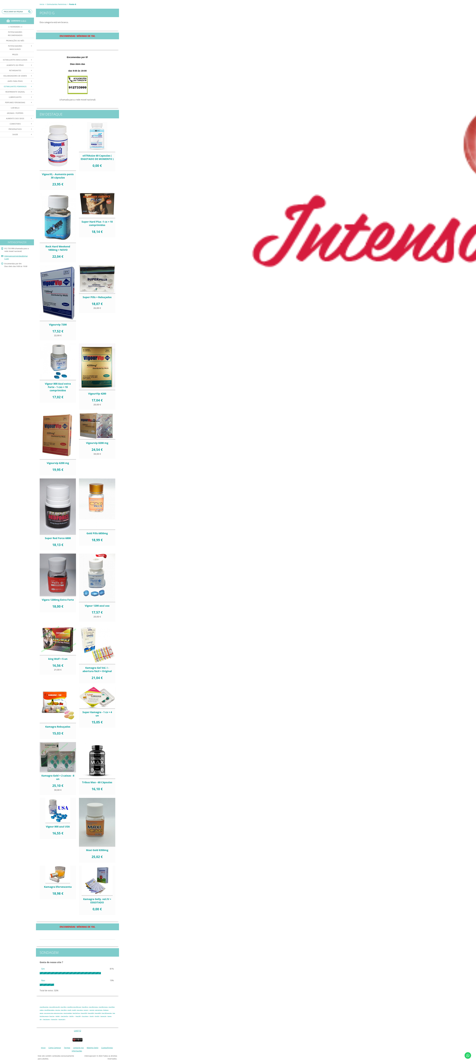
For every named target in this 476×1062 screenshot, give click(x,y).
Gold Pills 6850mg (97, 533)
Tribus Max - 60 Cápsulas (97, 782)
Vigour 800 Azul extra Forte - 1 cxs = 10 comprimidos (58, 387)
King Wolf (97, 1016)
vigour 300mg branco (93, 1007)
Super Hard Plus (64, 1016)
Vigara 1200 (77, 1016)
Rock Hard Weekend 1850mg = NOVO (57, 248)
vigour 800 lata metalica (49, 1010)
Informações (77, 1051)
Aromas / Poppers (15, 113)
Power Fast (51, 1016)
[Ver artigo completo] (58, 146)
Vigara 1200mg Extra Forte (58, 599)
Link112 (77, 1030)
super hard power (98, 1010)
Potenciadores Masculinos (15, 47)
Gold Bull (58, 1016)
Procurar (29, 11)
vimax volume (80, 1010)
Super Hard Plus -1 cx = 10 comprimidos (97, 223)
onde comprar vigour (58, 1013)
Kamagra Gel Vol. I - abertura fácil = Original (97, 669)
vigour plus (57, 1010)
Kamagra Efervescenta (58, 886)
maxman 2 (86, 1010)
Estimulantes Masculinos (15, 60)
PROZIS (15, 54)
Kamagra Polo (54, 1019)
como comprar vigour (48, 1013)
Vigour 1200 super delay (107, 1013)
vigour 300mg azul (77, 1007)
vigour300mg (70, 1007)
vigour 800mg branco (103, 1007)
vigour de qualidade (67, 1013)
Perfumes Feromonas (15, 102)
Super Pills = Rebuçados (97, 297)
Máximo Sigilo (92, 1048)
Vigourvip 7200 (58, 324)
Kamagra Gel (103, 1016)
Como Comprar (54, 1048)
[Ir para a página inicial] (17, 2)
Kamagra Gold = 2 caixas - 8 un (57, 777)
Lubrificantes (15, 97)
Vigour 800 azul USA (58, 826)
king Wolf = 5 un (57, 659)
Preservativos (15, 129)
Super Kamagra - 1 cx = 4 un (97, 713)
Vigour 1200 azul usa (97, 605)
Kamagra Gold (62, 1019)
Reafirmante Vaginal (15, 92)
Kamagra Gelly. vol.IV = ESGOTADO (97, 900)
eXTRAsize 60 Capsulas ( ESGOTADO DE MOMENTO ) (97, 157)
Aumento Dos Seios (15, 118)
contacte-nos (78, 1048)
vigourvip (46, 1016)
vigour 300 (57, 1007)
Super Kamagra (46, 1019)
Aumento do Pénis (15, 65)
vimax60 (74, 1010)
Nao (43, 980)
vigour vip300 (52, 1007)
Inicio (42, 4)
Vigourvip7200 (84, 1013)
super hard (91, 1010)
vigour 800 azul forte (44, 1007)
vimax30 (69, 1010)
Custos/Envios (107, 1048)
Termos (67, 1048)
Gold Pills (71, 1016)
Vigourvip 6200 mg (58, 463)
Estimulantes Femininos (15, 86)
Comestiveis (15, 124)
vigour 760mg (63, 1007)
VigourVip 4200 (97, 393)
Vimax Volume (85, 1016)
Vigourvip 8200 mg (97, 443)
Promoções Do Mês (15, 40)
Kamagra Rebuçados (57, 726)
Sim (43, 968)
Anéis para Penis (15, 81)
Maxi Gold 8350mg (97, 850)
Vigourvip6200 (91, 1013)
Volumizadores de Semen (15, 76)
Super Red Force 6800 (58, 538)
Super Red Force (76, 1013)
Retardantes (15, 70)
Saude (15, 134)
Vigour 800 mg (85, 1007)
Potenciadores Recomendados (15, 33)
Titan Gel (91, 1016)
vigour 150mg (63, 1010)
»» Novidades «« (15, 27)
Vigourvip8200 (98, 1013)
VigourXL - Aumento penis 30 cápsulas (58, 176)
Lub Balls (15, 108)
